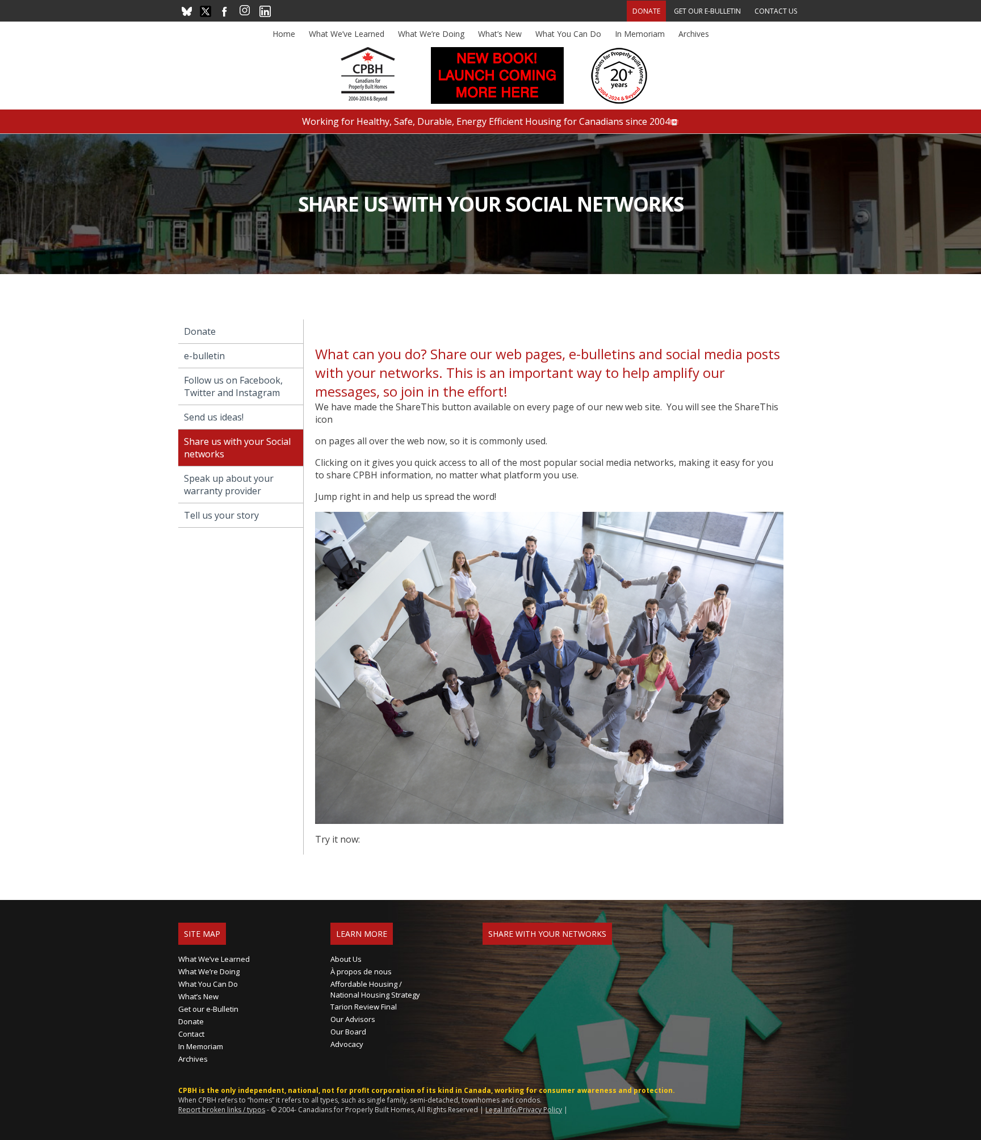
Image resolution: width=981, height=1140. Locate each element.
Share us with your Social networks (237, 447)
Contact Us (775, 11)
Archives (693, 33)
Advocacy (346, 1044)
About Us (346, 959)
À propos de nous (361, 971)
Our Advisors (352, 1019)
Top (954, 1113)
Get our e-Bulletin (707, 11)
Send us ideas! (214, 417)
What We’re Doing (431, 33)
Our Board (348, 1032)
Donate (646, 11)
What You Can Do (568, 33)
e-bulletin (204, 356)
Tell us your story (221, 515)
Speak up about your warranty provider (229, 484)
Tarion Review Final (363, 1007)
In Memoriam (640, 33)
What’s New (500, 33)
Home (283, 33)
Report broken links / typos (221, 1109)
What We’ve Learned (346, 33)
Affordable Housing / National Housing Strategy (375, 989)
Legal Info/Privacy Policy (523, 1109)
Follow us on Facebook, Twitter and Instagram (233, 386)
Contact (191, 1034)
